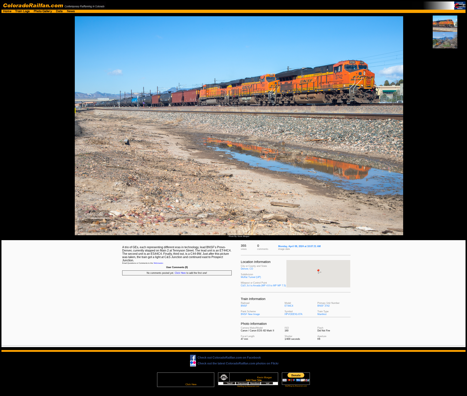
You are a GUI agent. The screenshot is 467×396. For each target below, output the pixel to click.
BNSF (244, 305)
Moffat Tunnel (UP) (251, 277)
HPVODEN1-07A (293, 314)
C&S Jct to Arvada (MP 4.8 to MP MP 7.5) (263, 285)
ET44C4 (289, 305)
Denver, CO (247, 268)
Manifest (322, 314)
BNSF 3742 (323, 305)
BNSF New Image (250, 314)
